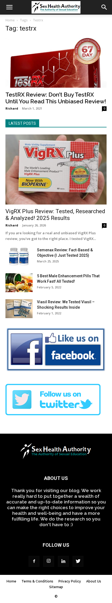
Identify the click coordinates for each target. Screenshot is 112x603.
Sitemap (56, 587)
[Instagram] (48, 561)
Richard (11, 108)
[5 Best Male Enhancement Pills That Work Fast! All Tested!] (19, 282)
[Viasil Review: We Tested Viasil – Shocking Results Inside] (19, 308)
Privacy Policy (69, 581)
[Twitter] (78, 561)
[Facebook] (34, 561)
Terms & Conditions (37, 581)
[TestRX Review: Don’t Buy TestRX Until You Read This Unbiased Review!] (56, 63)
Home (10, 20)
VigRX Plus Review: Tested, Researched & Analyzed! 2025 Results (55, 214)
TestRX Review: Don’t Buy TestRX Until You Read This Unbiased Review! (55, 98)
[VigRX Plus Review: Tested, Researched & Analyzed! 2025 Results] (56, 169)
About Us (93, 581)
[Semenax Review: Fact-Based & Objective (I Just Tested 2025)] (19, 256)
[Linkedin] (63, 561)
